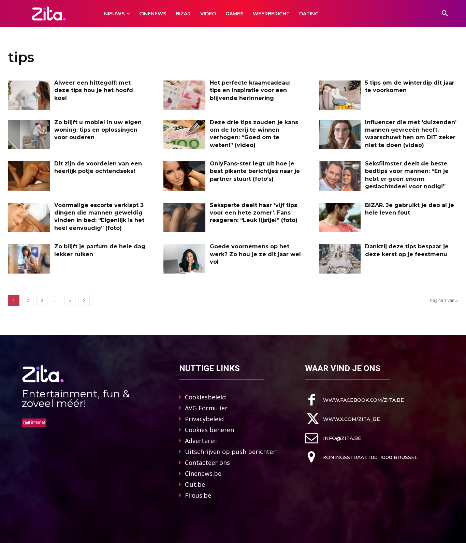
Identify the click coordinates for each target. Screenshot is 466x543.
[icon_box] (354, 400)
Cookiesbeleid (205, 397)
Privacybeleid (204, 419)
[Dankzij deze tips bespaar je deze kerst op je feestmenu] (340, 259)
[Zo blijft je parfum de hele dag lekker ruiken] (29, 259)
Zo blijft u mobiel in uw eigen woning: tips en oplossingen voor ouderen (98, 130)
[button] (445, 14)
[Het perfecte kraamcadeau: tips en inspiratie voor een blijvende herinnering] (184, 95)
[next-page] (84, 300)
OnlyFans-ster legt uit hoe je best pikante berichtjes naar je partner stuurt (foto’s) (255, 171)
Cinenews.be (203, 473)
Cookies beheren (209, 430)
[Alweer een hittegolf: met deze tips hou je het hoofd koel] (29, 95)
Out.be (195, 484)
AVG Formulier (206, 408)
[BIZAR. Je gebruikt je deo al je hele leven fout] (340, 217)
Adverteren (201, 441)
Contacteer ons (207, 462)
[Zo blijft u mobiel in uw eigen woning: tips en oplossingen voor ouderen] (29, 134)
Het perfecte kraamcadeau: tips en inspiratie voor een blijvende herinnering (250, 90)
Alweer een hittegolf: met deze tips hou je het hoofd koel (93, 90)
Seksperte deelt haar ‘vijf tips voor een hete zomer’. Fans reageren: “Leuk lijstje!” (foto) (253, 213)
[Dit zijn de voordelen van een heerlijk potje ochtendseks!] (29, 176)
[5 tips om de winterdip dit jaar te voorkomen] (340, 95)
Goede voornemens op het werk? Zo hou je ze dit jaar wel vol (255, 254)
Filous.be (198, 495)
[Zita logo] (48, 13)
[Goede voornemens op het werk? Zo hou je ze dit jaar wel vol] (184, 259)
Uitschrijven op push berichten (231, 451)
